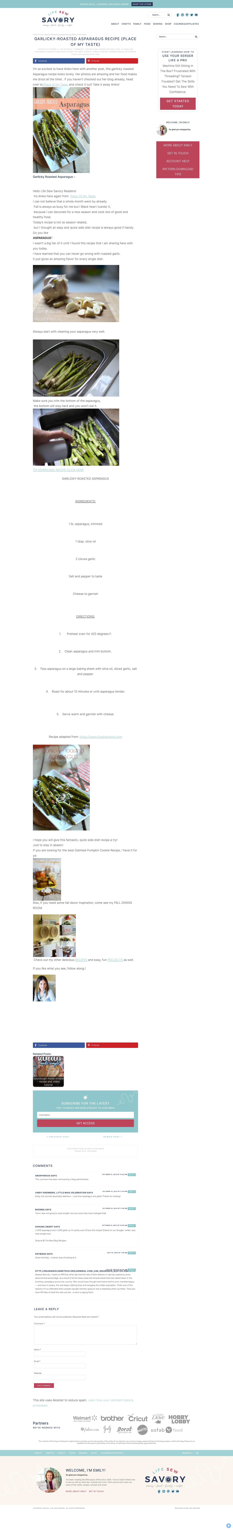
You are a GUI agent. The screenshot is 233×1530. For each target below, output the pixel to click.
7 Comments (78, 49)
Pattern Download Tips (177, 171)
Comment (39, 1323)
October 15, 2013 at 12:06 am (114, 1225)
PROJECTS (115, 960)
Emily (69, 49)
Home (35, 35)
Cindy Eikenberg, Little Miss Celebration (60, 1192)
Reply (131, 1174)
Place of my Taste (55, 84)
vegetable (92, 1151)
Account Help (177, 161)
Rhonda (40, 1209)
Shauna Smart (44, 1226)
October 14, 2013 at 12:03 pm (114, 1174)
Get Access (85, 1123)
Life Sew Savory (58, 19)
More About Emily (178, 145)
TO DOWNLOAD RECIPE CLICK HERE (58, 470)
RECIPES (81, 960)
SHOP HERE (95, 54)
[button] (134, 91)
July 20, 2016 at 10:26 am (116, 1269)
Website (38, 1373)
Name (37, 1349)
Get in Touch (177, 153)
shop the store (142, 4)
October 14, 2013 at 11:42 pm (114, 1191)
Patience (40, 1254)
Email (37, 1361)
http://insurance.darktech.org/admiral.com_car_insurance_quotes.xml (82, 1271)
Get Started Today (178, 103)
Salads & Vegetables (94, 1149)
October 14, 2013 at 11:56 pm (114, 1208)
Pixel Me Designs (192, 1508)
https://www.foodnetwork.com (101, 736)
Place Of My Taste (82, 196)
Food (41, 35)
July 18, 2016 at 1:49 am (117, 1252)
